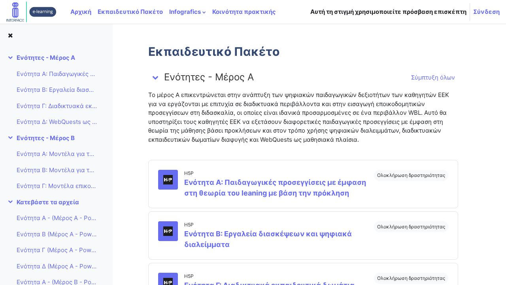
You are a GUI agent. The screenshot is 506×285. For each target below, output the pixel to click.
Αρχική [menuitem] (80, 11)
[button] (155, 77)
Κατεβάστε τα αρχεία (48, 202)
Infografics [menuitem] (185, 11)
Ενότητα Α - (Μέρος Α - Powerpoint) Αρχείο (57, 218)
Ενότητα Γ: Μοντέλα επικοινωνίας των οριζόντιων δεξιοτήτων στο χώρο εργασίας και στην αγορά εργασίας (57, 186)
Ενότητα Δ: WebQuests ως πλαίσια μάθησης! (57, 121)
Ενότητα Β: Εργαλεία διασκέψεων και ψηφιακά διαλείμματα (57, 89)
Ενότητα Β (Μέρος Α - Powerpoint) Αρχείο (57, 234)
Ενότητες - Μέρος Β (46, 138)
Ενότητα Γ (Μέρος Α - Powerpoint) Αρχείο (57, 250)
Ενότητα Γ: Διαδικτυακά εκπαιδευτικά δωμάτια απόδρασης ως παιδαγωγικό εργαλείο (57, 106)
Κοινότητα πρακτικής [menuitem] (244, 11)
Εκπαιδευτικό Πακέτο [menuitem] (130, 11)
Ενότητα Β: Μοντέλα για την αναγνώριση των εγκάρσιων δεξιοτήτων (57, 170)
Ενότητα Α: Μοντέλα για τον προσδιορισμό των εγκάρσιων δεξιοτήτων (57, 154)
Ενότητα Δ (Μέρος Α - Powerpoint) (57, 266)
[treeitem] (56, 90)
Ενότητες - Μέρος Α (46, 57)
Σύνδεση (486, 11)
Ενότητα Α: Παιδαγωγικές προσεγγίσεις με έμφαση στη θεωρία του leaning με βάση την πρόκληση (57, 74)
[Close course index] (10, 35)
